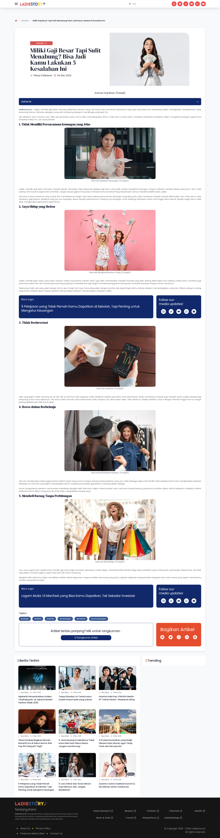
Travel (129, 817)
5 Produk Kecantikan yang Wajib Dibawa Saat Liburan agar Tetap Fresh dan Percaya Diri (115, 743)
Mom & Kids (103, 817)
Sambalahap (171, 817)
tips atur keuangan (98, 619)
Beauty (131, 730)
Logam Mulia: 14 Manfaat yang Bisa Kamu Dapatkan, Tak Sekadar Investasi (78, 596)
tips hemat (81, 619)
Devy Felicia (25, 692)
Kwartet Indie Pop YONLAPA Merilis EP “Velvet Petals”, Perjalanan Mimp (117, 698)
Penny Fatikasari (43, 75)
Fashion (50, 687)
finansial (37, 619)
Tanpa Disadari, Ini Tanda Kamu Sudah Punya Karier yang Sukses (75, 698)
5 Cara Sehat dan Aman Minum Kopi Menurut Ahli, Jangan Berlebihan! (75, 786)
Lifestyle (25, 20)
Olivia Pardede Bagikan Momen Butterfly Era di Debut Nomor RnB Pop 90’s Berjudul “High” (35, 743)
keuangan (25, 619)
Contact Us (56, 833)
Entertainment (128, 687)
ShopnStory (149, 817)
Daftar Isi (26, 101)
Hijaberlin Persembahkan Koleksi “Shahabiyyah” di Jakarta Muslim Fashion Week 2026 (35, 699)
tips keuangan (65, 619)
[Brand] (32, 4)
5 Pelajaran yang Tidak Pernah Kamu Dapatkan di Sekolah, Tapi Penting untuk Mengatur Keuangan (80, 308)
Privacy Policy (43, 828)
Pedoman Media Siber (32, 833)
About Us (25, 828)
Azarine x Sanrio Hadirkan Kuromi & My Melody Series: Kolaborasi (117, 785)
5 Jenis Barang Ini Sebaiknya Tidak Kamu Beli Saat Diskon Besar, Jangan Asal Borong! (76, 743)
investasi (50, 619)
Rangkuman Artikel (87, 637)
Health (198, 810)
